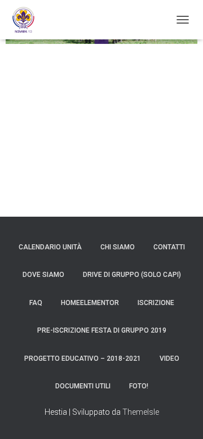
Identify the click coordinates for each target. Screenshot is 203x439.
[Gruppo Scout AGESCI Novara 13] (27, 20)
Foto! (138, 386)
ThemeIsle (140, 411)
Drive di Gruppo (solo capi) (132, 275)
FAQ (35, 303)
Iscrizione (156, 303)
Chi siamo (117, 247)
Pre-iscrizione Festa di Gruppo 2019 (101, 330)
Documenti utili (83, 386)
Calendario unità (50, 247)
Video (169, 358)
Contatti (169, 247)
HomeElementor (90, 303)
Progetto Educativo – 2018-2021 (82, 358)
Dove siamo (43, 275)
